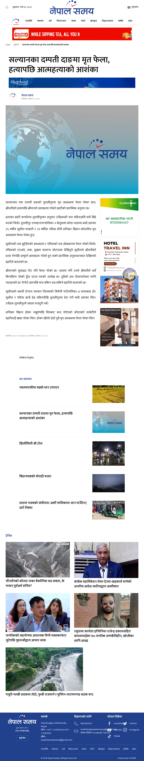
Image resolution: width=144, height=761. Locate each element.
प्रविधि (120, 21)
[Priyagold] (72, 34)
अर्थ (50, 21)
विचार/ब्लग (61, 21)
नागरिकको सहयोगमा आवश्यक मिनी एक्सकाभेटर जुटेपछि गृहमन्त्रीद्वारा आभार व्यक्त (36, 638)
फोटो (83, 21)
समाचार (40, 21)
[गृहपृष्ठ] (16, 20)
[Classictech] (119, 217)
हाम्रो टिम (22, 738)
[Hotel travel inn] (119, 272)
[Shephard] (72, 83)
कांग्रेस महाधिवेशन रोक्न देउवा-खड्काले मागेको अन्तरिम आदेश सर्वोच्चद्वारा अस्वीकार (102, 584)
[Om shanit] (119, 327)
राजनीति (28, 21)
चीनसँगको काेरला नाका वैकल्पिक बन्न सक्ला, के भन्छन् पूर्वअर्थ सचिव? (35, 583)
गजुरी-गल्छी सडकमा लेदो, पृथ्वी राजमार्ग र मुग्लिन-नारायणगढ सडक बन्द (49, 694)
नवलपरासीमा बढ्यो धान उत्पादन (39, 387)
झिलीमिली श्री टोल (30, 443)
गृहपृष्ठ (8, 44)
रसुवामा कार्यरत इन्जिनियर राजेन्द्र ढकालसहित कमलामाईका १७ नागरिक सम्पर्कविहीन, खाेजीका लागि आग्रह (104, 636)
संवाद (73, 21)
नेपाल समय (27, 95)
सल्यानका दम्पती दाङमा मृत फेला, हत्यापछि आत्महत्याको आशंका (46, 416)
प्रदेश (130, 21)
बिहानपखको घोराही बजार (35, 476)
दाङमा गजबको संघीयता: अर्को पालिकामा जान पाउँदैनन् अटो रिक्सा (52, 505)
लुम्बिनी (16, 44)
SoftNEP (132, 758)
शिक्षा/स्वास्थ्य (107, 21)
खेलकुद (93, 21)
